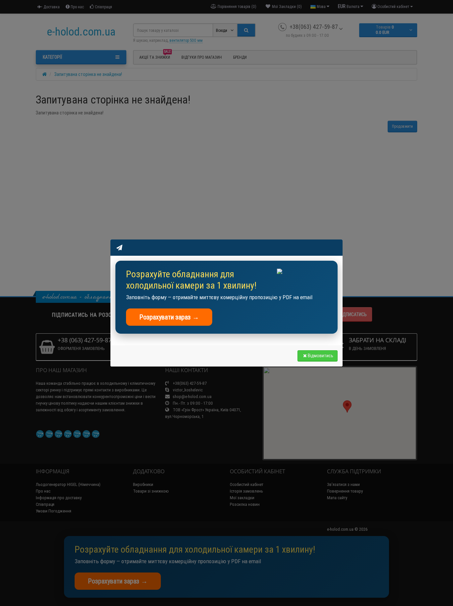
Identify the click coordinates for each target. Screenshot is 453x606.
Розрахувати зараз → (169, 317)
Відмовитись (320, 356)
